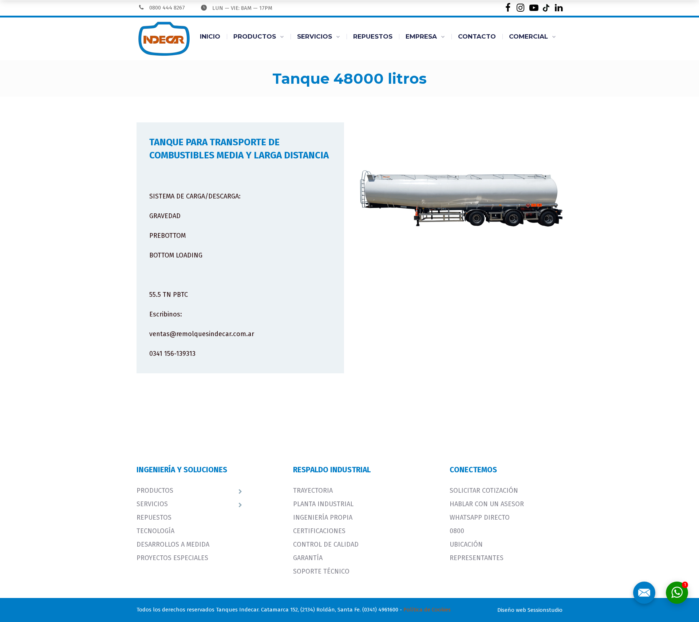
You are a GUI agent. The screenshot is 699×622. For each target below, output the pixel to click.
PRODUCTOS (254, 36)
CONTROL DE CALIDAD (326, 544)
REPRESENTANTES (476, 558)
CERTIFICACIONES (319, 531)
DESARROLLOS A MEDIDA (173, 544)
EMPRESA (421, 36)
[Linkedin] (558, 8)
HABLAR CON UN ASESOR (487, 504)
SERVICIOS (314, 36)
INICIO (210, 36)
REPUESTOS (372, 36)
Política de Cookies (427, 609)
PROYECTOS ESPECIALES (172, 558)
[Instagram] (520, 8)
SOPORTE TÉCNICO (321, 571)
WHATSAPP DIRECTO (480, 517)
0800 (457, 531)
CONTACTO (477, 36)
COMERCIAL (528, 36)
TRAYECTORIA (313, 491)
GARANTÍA (308, 558)
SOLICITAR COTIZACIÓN (484, 491)
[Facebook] (508, 8)
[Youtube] (533, 8)
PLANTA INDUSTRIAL (323, 504)
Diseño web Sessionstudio (529, 610)
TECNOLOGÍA (155, 531)
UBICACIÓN (466, 544)
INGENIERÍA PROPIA (322, 517)
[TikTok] (546, 8)
